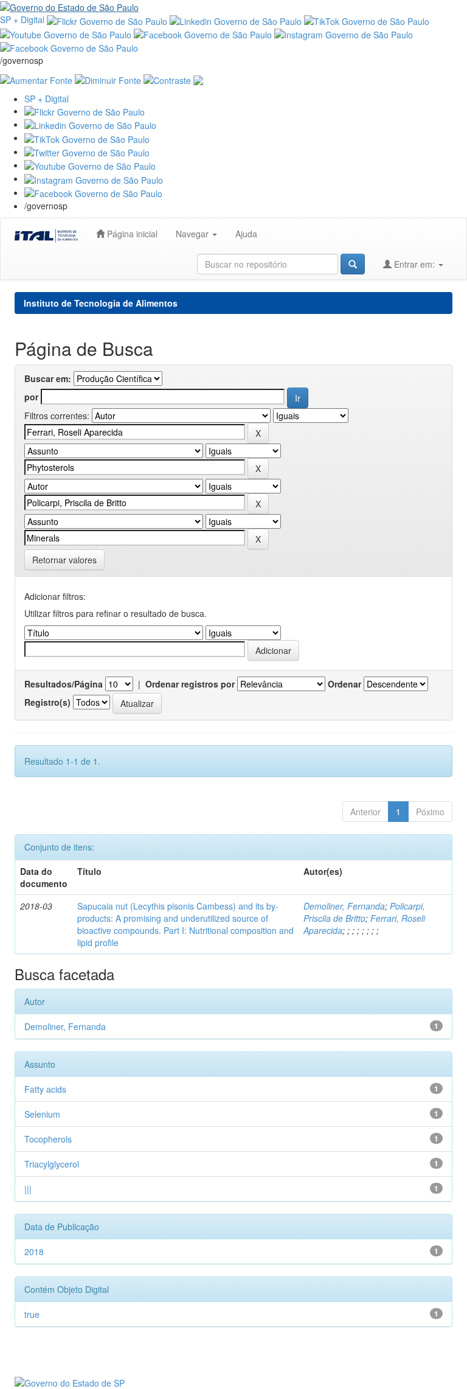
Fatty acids (45, 1089)
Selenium (42, 1114)
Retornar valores (64, 560)
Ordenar (344, 684)
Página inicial (131, 234)
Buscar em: (47, 378)
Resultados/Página (63, 684)
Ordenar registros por (190, 684)
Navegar (193, 234)
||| (28, 1189)
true (32, 1314)
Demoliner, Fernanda (344, 906)
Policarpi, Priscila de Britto (364, 912)
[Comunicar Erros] (198, 78)
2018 (34, 1251)
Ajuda (246, 234)
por (31, 397)
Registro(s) (47, 702)
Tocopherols (48, 1139)
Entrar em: (414, 264)
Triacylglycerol (51, 1164)
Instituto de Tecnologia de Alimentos (101, 303)
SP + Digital (22, 19)
